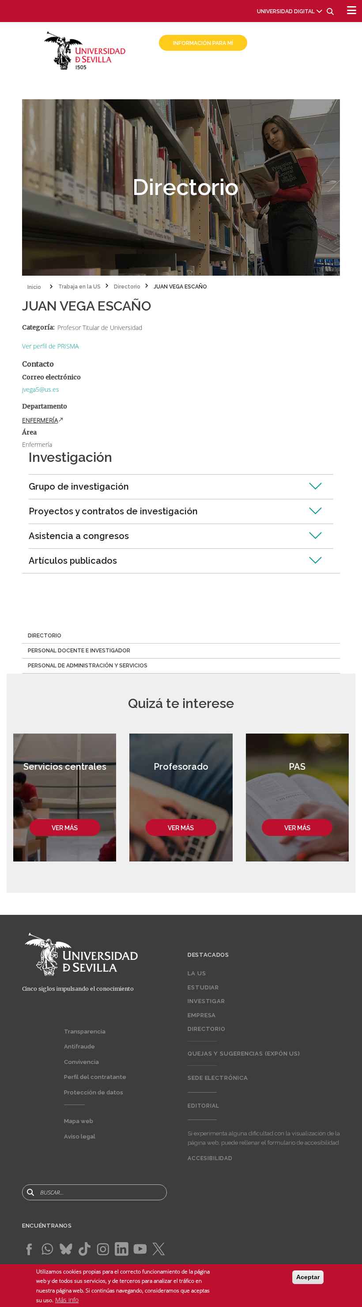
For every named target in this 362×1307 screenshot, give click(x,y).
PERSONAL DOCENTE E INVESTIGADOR (79, 651)
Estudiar (203, 987)
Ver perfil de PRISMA (50, 346)
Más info (67, 1300)
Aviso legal (79, 1136)
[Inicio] (85, 49)
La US (197, 973)
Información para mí (203, 43)
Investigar (206, 1001)
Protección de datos (93, 1092)
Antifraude (79, 1046)
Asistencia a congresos (79, 536)
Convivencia (81, 1062)
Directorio (207, 1029)
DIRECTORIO (44, 636)
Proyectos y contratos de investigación (113, 511)
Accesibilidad (210, 1158)
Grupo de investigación (79, 486)
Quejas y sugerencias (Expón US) (244, 1053)
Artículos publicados (73, 560)
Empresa (202, 1015)
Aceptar (308, 1277)
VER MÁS (65, 827)
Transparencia (85, 1031)
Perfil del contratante (95, 1077)
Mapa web (78, 1121)
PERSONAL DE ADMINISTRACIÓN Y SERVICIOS (87, 666)
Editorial (203, 1106)
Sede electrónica (218, 1078)
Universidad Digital (286, 11)
